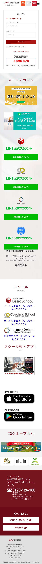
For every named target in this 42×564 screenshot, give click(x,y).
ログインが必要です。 (14, 19)
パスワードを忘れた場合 (21, 51)
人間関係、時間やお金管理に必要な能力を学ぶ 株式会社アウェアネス (20, 562)
